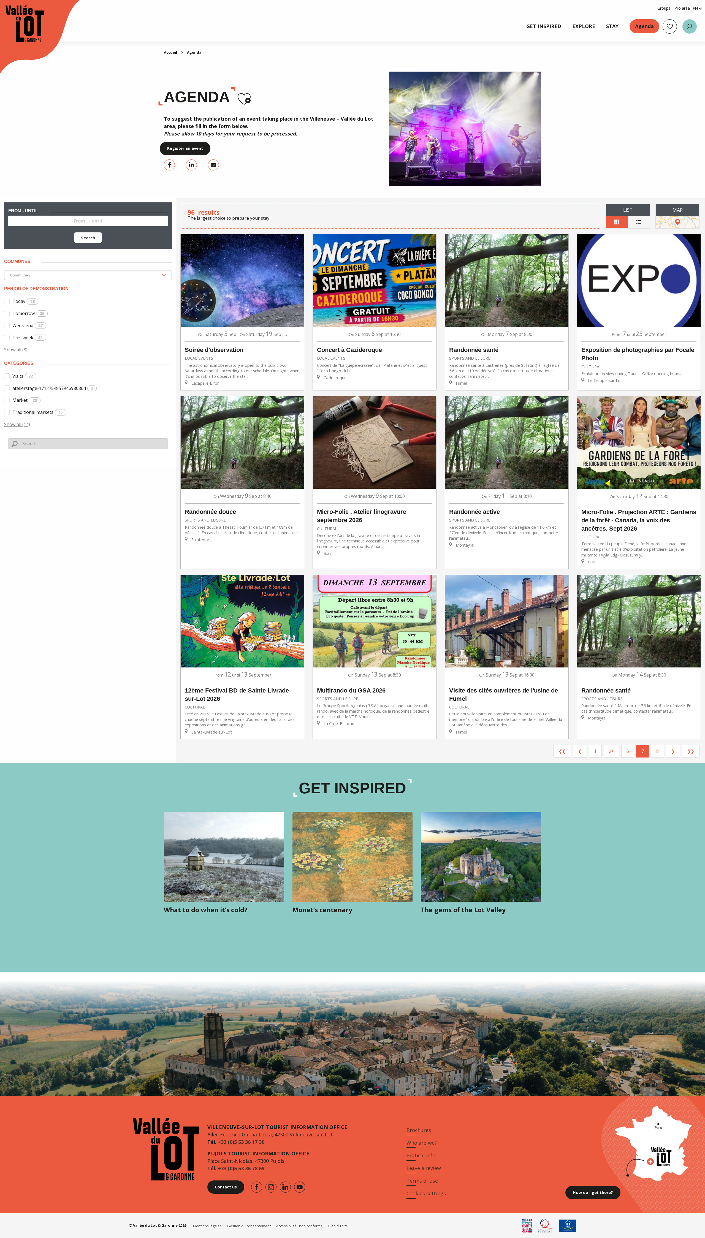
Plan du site (338, 1225)
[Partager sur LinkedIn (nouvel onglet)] (191, 164)
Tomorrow (28, 313)
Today (23, 301)
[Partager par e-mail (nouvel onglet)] (213, 164)
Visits (22, 376)
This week (27, 338)
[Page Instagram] (270, 1187)
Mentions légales (207, 1225)
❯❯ (690, 751)
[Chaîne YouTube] (299, 1187)
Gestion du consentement (249, 1225)
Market (24, 400)
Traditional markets (37, 412)
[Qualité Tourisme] (546, 1225)
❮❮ (562, 751)
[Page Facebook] (256, 1187)
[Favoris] (670, 26)
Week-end (27, 325)
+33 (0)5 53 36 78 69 (241, 1168)
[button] (689, 26)
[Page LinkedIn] (285, 1187)
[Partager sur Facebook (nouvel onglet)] (169, 164)
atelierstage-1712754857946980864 (52, 388)
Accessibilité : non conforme (299, 1225)
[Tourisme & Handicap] (567, 1226)
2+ (611, 751)
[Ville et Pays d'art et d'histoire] (527, 1225)
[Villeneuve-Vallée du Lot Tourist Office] (19, 24)
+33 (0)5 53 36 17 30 (241, 1142)
